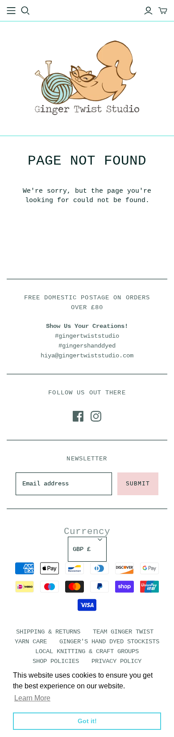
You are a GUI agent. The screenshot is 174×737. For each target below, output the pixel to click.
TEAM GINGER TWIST (123, 631)
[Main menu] (11, 10)
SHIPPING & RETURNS (48, 631)
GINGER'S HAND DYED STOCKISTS (109, 641)
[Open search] (25, 10)
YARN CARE (31, 641)
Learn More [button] (32, 698)
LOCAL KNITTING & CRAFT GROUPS (87, 651)
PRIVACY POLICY (116, 661)
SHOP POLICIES (56, 661)
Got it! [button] (87, 721)
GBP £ (82, 549)
